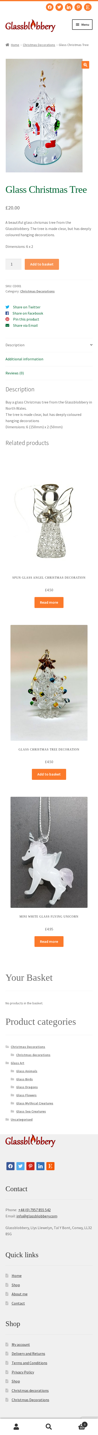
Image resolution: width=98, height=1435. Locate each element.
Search (49, 1427)
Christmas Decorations (39, 45)
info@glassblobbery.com (36, 1216)
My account (21, 1344)
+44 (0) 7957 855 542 (34, 1209)
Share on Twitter (26, 307)
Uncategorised (22, 1119)
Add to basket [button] (49, 774)
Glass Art (17, 1063)
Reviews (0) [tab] (14, 373)
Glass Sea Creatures (31, 1111)
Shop (16, 1284)
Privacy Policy (23, 1372)
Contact (18, 1303)
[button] (85, 65)
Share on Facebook (28, 313)
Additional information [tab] (24, 359)
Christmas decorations (33, 1055)
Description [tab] (14, 344)
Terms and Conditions (29, 1362)
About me (20, 1294)
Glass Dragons (27, 1087)
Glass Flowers (26, 1095)
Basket (75, 1422)
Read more (49, 602)
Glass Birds (24, 1079)
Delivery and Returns (28, 1353)
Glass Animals (26, 1071)
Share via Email (25, 325)
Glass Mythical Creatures (34, 1103)
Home (15, 45)
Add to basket (42, 264)
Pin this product (26, 319)
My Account (16, 1427)
